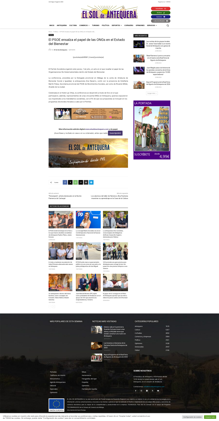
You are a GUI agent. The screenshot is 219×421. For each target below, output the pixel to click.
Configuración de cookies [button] (192, 417)
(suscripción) (115, 133)
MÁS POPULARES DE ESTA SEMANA (66, 321)
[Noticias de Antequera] (109, 12)
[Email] (80, 182)
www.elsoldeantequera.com (97, 129)
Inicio (50, 32)
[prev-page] (50, 306)
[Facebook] (65, 182)
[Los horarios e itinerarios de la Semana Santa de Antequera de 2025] (96, 346)
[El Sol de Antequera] (50, 50)
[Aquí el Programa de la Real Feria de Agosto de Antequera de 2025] (96, 357)
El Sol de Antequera (60, 50)
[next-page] (53, 306)
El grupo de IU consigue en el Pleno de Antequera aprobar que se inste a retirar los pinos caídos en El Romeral (115, 296)
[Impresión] (86, 182)
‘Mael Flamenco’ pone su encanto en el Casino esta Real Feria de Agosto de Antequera (158, 58)
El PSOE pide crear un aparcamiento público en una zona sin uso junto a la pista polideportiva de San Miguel (88, 264)
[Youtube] (158, 391)
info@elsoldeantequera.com (154, 386)
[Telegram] (91, 182)
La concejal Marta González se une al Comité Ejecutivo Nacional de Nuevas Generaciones (88, 233)
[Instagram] (141, 391)
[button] (167, 25)
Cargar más (151, 93)
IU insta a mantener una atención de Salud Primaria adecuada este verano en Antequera (61, 264)
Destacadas (80, 227)
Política (55, 32)
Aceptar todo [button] (210, 417)
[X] (70, 182)
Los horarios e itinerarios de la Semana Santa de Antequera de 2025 (115, 345)
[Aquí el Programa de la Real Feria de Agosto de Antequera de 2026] (139, 85)
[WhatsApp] (75, 182)
